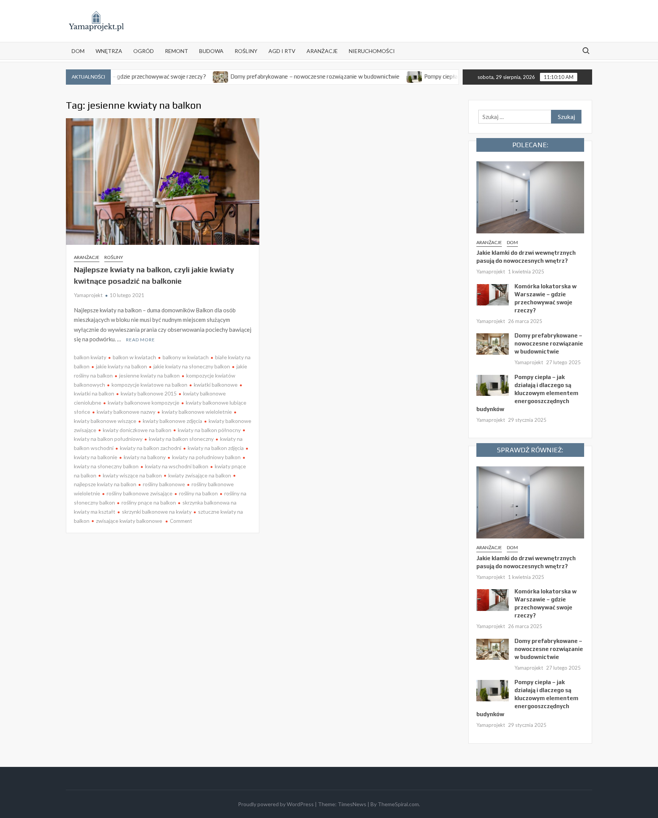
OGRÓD (143, 51)
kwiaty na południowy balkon (206, 457)
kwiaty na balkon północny (209, 430)
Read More (140, 339)
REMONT (176, 51)
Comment (181, 521)
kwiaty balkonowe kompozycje (143, 402)
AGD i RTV (281, 51)
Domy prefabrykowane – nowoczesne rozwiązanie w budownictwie (294, 76)
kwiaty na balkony (145, 457)
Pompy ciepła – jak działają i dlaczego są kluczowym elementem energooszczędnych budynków (527, 393)
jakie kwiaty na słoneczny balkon (191, 366)
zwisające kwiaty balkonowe (129, 520)
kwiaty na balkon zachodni (150, 448)
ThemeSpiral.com (398, 804)
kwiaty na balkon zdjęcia (216, 448)
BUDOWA (211, 51)
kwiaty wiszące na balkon (132, 475)
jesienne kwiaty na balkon (149, 375)
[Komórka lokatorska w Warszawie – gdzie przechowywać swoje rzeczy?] (492, 294)
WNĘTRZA (109, 51)
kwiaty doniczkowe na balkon (137, 430)
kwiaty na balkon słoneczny (181, 439)
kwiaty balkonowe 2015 (149, 393)
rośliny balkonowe (164, 484)
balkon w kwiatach (134, 357)
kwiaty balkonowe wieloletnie (197, 411)
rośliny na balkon (198, 493)
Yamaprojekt (88, 295)
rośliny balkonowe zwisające (139, 493)
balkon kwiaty (90, 357)
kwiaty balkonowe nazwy (126, 411)
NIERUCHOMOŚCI (372, 51)
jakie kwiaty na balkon (121, 366)
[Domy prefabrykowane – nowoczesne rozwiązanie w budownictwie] (200, 76)
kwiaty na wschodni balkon (176, 466)
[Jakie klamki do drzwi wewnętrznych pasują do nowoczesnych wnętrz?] (530, 196)
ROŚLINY (246, 51)
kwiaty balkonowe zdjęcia (172, 421)
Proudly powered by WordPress (276, 804)
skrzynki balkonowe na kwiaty (157, 511)
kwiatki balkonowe (216, 384)
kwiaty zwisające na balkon (199, 475)
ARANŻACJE (322, 51)
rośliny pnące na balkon (148, 502)
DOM (78, 51)
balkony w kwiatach (186, 357)
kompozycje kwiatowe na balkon (149, 384)
